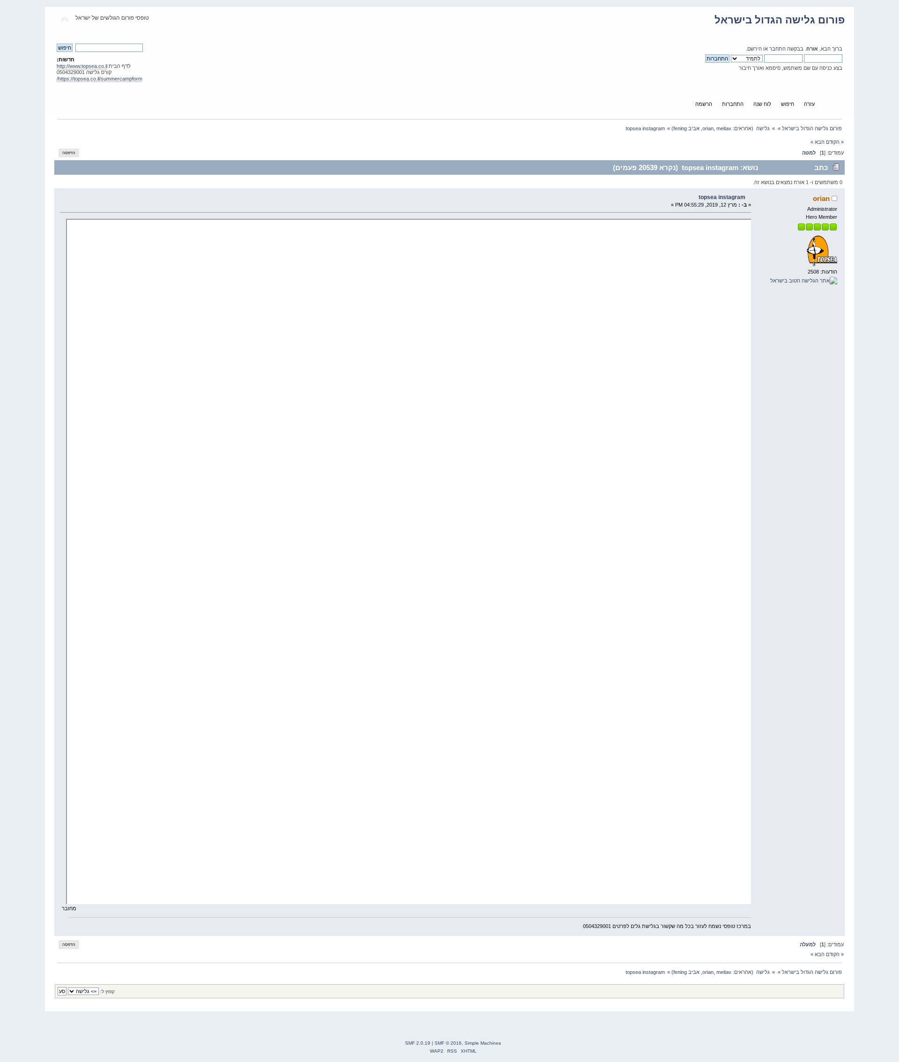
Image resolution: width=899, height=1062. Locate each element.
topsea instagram (722, 197)
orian (708, 128)
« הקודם (835, 142)
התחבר (777, 49)
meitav (723, 128)
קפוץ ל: (107, 991)
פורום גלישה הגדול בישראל (780, 20)
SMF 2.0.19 (417, 1043)
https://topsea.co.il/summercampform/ (99, 79)
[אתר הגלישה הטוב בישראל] (803, 280)
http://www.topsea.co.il (82, 66)
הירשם (754, 49)
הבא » (818, 142)
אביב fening (686, 128)
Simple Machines (482, 1043)
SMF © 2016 (448, 1043)
